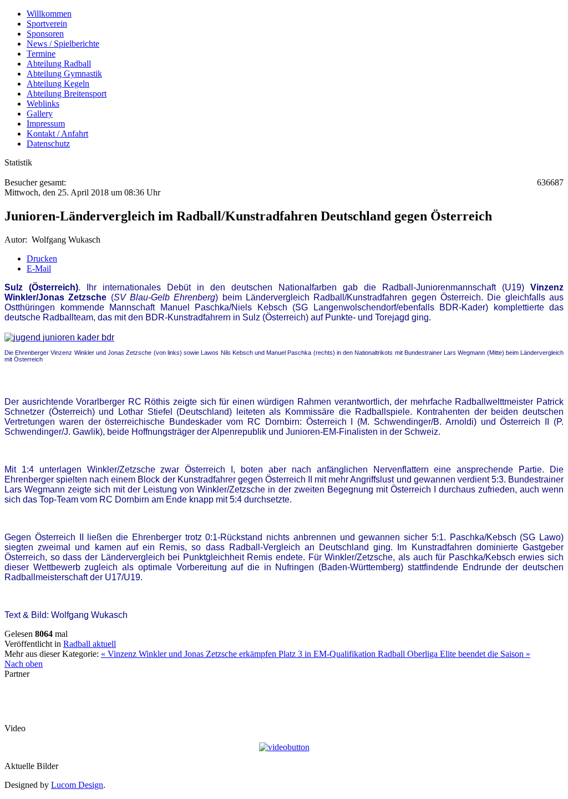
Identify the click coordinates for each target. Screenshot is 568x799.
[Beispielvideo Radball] (284, 747)
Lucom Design (77, 785)
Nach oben (23, 664)
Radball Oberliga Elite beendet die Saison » (454, 654)
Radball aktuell (89, 644)
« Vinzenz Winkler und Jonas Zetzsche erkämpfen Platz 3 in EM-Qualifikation (239, 654)
